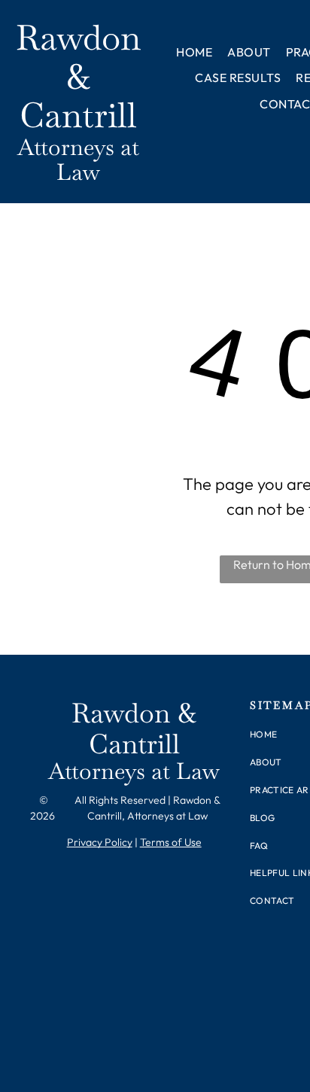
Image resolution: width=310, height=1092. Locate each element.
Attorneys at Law (78, 159)
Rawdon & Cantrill (78, 76)
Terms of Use (171, 842)
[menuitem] (194, 52)
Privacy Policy (99, 842)
